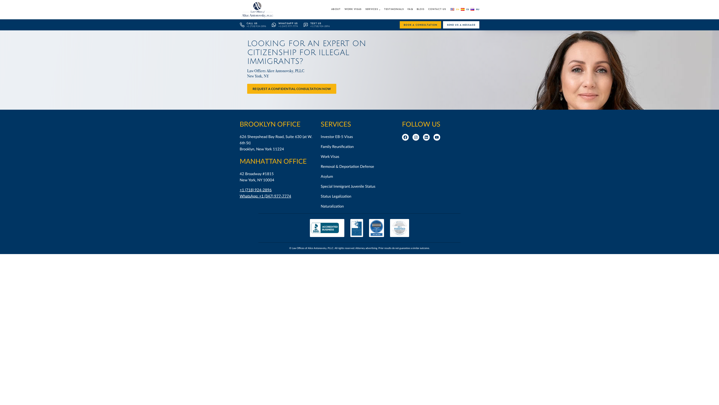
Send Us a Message (461, 25)
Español (465, 9)
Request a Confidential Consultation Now (292, 89)
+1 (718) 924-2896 (256, 190)
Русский (475, 9)
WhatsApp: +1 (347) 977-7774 (265, 196)
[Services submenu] (379, 9)
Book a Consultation (420, 25)
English (454, 9)
